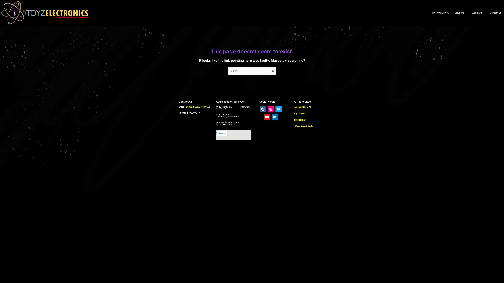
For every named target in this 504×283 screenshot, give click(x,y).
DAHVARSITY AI (440, 12)
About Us (477, 12)
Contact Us (495, 12)
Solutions (459, 12)
